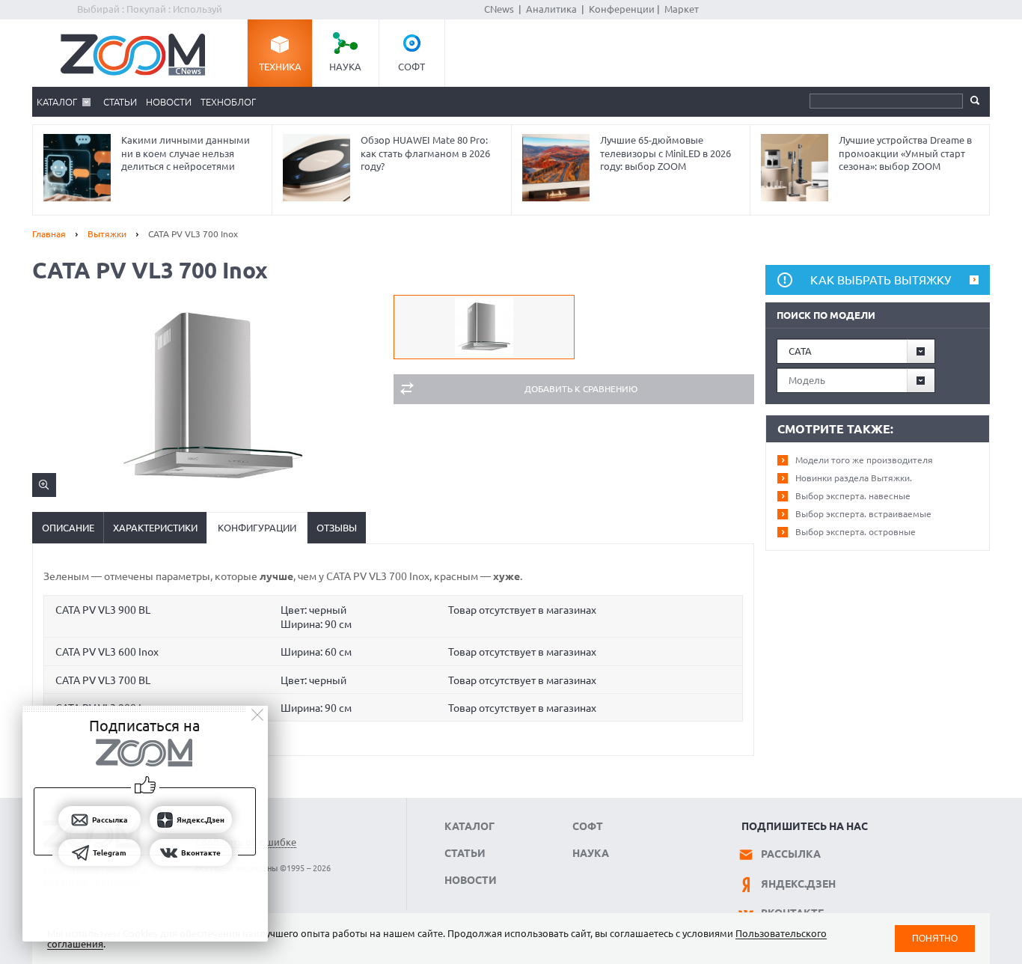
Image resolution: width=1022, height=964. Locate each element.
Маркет (681, 9)
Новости (169, 102)
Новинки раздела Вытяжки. (853, 478)
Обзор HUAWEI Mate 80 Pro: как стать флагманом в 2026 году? (425, 153)
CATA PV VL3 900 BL (102, 610)
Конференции (622, 9)
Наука (345, 66)
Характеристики (155, 527)
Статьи (120, 102)
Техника (280, 66)
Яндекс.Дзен (798, 884)
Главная (49, 234)
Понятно (935, 938)
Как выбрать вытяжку (880, 280)
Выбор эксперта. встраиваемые (863, 514)
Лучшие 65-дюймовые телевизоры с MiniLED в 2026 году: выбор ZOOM (665, 153)
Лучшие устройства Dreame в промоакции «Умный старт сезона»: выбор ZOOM (905, 153)
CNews (499, 9)
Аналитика (551, 9)
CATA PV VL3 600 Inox (107, 652)
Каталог (57, 102)
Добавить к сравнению (580, 389)
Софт (411, 66)
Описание (68, 527)
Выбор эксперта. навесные (853, 496)
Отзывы (336, 527)
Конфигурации (257, 527)
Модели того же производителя (864, 460)
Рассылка (791, 854)
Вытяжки (107, 234)
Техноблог (228, 102)
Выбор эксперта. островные (855, 532)
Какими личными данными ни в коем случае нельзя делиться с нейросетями (185, 153)
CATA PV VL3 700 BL (102, 680)
